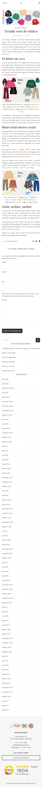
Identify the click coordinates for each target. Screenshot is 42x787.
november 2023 (7, 433)
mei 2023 (5, 455)
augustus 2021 (7, 527)
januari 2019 (6, 634)
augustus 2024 (7, 415)
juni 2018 (5, 661)
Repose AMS (23, 154)
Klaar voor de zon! (8, 366)
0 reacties (27, 35)
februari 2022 (6, 500)
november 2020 (7, 553)
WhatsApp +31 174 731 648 (21, 747)
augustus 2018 (7, 652)
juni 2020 (5, 567)
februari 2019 (6, 629)
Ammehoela (18, 104)
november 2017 (7, 692)
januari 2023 (6, 473)
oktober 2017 (6, 696)
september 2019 (7, 598)
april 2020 (5, 576)
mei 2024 (5, 419)
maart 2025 (6, 397)
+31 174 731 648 (21, 743)
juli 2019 (5, 607)
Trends (24, 28)
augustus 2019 (7, 603)
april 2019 (5, 620)
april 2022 (5, 495)
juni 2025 (5, 393)
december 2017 (7, 687)
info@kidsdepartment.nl (21, 745)
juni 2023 (5, 451)
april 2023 (5, 460)
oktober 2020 (6, 558)
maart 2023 (6, 464)
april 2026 (5, 384)
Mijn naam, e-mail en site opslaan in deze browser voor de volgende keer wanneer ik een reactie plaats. (20, 295)
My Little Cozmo (32, 47)
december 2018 (7, 638)
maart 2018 (6, 674)
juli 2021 (5, 531)
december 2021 (7, 509)
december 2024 (7, 401)
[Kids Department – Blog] (6, 3)
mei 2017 (5, 701)
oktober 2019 (6, 594)
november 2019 (7, 589)
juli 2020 (5, 562)
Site (3, 282)
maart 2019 (6, 625)
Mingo (12, 109)
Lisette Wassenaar (12, 241)
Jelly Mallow (6, 49)
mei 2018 (5, 665)
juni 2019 (5, 611)
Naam (4, 262)
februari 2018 (6, 679)
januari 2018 (6, 683)
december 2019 (7, 585)
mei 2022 (5, 491)
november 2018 (7, 643)
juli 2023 (5, 446)
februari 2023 (6, 468)
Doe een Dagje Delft (9, 357)
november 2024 (7, 406)
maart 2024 (6, 428)
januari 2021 (6, 544)
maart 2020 (6, 580)
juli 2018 (5, 656)
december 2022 (7, 477)
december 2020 (7, 549)
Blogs (17, 28)
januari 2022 (6, 504)
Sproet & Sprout (12, 154)
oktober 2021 (6, 518)
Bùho (25, 152)
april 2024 (5, 424)
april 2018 (5, 670)
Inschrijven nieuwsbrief (21, 758)
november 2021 (7, 513)
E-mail (4, 272)
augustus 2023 (7, 442)
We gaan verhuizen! (8, 362)
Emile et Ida (35, 104)
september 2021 (7, 522)
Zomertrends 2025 (8, 371)
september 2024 (7, 410)
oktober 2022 (6, 486)
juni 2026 (5, 379)
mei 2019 (5, 616)
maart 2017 (6, 710)
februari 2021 (6, 540)
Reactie (4, 300)
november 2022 (7, 482)
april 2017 (5, 705)
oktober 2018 (6, 647)
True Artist (15, 168)
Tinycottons (34, 107)
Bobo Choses (15, 157)
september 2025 (7, 388)
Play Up (33, 200)
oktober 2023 (6, 437)
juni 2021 (5, 536)
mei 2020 (5, 571)
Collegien (19, 200)
